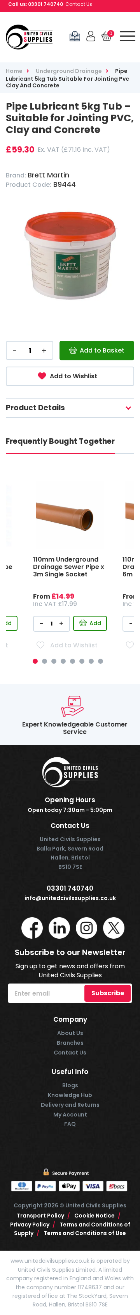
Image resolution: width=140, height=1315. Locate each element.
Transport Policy (43, 1215)
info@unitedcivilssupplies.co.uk (70, 898)
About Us (70, 1033)
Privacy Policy (32, 1224)
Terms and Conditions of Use (85, 1233)
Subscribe (107, 993)
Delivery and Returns (70, 1105)
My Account (70, 1114)
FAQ (70, 1124)
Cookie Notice (97, 1215)
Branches (70, 1043)
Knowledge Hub (70, 1095)
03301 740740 (45, 4)
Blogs (70, 1085)
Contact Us (78, 4)
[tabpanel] (70, 585)
